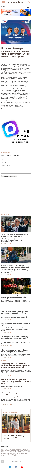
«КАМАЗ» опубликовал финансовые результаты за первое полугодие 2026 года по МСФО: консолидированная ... (15, 240)
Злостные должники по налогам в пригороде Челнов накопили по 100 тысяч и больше (14, 338)
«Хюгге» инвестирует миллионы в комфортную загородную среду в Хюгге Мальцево (14, 437)
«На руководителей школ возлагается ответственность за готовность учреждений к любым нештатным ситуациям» (15, 366)
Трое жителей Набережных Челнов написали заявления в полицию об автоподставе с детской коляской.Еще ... (14, 271)
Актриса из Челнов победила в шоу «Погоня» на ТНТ (15, 324)
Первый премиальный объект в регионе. (12, 386)
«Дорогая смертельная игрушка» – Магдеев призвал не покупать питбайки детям (14, 351)
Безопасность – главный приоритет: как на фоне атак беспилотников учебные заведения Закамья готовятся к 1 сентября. (16, 371)
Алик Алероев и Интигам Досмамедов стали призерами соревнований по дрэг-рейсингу (14, 313)
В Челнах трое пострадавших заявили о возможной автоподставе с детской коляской (15, 266)
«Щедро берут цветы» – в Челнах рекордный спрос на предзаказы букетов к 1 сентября (14, 297)
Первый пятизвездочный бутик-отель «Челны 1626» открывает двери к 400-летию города (16, 382)
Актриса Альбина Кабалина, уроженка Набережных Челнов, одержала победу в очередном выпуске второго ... (15, 329)
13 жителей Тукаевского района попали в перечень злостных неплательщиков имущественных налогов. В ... (15, 342)
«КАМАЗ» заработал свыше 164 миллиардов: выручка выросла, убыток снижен (14, 235)
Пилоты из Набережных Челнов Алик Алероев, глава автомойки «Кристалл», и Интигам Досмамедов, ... (15, 316)
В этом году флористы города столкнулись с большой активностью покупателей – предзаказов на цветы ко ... (15, 301)
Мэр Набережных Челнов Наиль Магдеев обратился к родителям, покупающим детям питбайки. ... (15, 355)
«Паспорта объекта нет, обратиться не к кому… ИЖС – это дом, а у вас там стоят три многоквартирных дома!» (15, 395)
